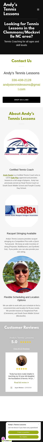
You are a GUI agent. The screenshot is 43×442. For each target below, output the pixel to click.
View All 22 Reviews (21, 349)
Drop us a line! (21, 100)
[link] (16, 14)
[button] (38, 9)
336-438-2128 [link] (21, 80)
